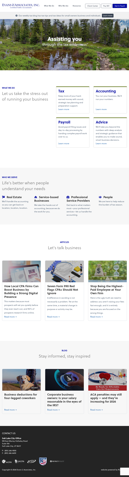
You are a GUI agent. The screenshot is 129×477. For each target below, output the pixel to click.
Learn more (107, 15)
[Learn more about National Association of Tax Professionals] (31, 461)
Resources (77, 5)
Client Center (92, 6)
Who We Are (63, 5)
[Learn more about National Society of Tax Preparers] (43, 461)
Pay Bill (106, 6)
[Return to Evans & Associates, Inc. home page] (21, 6)
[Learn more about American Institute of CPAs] (7, 461)
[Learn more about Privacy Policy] (57, 461)
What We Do (49, 5)
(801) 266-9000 (10, 450)
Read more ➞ (21, 316)
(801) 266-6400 (10, 453)
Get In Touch (120, 6)
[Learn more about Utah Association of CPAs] (19, 461)
